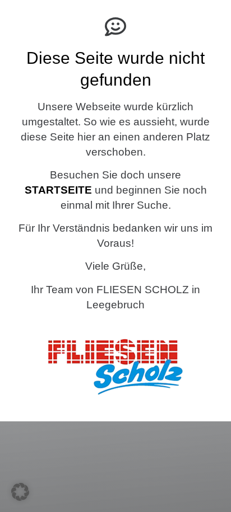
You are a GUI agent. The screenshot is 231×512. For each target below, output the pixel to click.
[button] (20, 492)
